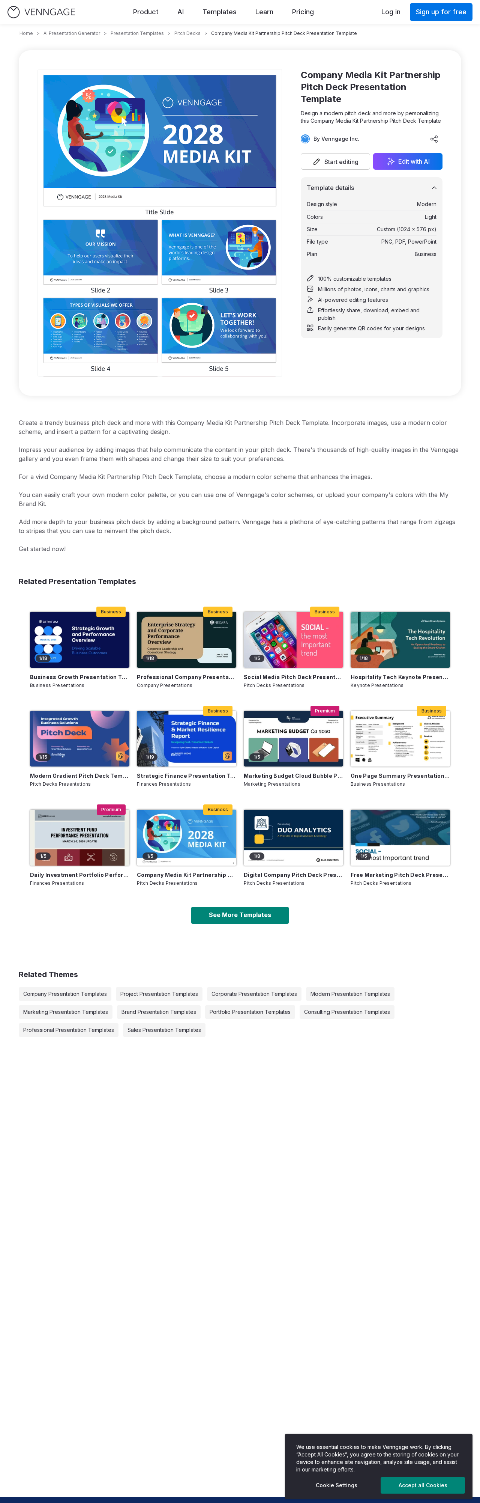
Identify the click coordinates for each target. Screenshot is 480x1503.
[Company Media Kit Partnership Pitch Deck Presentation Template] (186, 838)
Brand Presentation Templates (159, 1012)
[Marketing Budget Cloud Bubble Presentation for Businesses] (293, 739)
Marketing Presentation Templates (65, 1012)
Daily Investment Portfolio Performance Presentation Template (79, 875)
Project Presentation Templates (159, 994)
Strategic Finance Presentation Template (186, 776)
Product (146, 12)
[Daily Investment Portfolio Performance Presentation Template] (79, 838)
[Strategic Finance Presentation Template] (186, 739)
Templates (219, 12)
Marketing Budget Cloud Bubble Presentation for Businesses (293, 776)
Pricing (303, 12)
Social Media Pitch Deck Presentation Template (293, 677)
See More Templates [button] (240, 915)
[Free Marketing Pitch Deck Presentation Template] (400, 838)
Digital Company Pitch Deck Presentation (293, 875)
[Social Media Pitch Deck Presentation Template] (293, 640)
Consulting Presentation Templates (347, 1012)
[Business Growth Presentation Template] (79, 640)
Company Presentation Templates (65, 994)
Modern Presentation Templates (350, 994)
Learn (264, 12)
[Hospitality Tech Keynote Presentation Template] (400, 640)
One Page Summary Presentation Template (400, 776)
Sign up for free (441, 12)
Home (26, 33)
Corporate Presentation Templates (254, 994)
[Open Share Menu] (434, 139)
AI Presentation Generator (72, 33)
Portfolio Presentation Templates (250, 1012)
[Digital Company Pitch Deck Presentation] (293, 838)
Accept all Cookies (423, 1485)
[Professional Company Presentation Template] (186, 640)
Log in (390, 12)
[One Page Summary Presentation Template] (400, 739)
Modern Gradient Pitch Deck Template (79, 776)
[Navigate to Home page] (41, 12)
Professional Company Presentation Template (186, 677)
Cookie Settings (336, 1485)
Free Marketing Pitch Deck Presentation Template (400, 875)
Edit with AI (414, 161)
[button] (335, 161)
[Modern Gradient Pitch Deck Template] (79, 739)
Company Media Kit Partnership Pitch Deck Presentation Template (186, 875)
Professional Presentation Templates (68, 1030)
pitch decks (187, 33)
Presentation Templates (137, 33)
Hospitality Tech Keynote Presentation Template (400, 677)
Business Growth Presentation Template (79, 677)
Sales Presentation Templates (164, 1030)
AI (180, 12)
